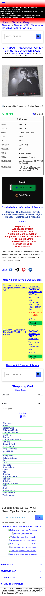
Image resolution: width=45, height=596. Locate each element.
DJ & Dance (8, 446)
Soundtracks (8, 490)
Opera (5, 470)
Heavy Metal (8, 456)
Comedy (6, 437)
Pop (4, 472)
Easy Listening (9, 449)
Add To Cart (24, 187)
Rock (5, 486)
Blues (5, 425)
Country (6, 442)
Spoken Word (9, 493)
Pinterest (23, 269)
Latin (4, 462)
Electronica (7, 451)
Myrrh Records (21, 53)
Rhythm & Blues (10, 483)
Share (10, 269)
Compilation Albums (12, 439)
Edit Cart (22, 413)
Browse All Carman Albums (22, 365)
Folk (4, 453)
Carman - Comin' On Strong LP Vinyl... (35, 290)
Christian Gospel (10, 432)
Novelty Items (8, 467)
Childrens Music (10, 430)
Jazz (4, 460)
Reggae (6, 479)
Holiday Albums (10, 458)
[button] (38, 36)
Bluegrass (7, 423)
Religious (7, 481)
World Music (8, 495)
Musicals (6, 465)
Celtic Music (8, 428)
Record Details (33, 323)
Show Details (22, 390)
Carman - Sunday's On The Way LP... (34, 335)
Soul (4, 488)
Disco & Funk (8, 444)
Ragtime (6, 474)
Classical (6, 435)
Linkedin (30, 269)
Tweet (17, 269)
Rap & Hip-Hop (9, 476)
